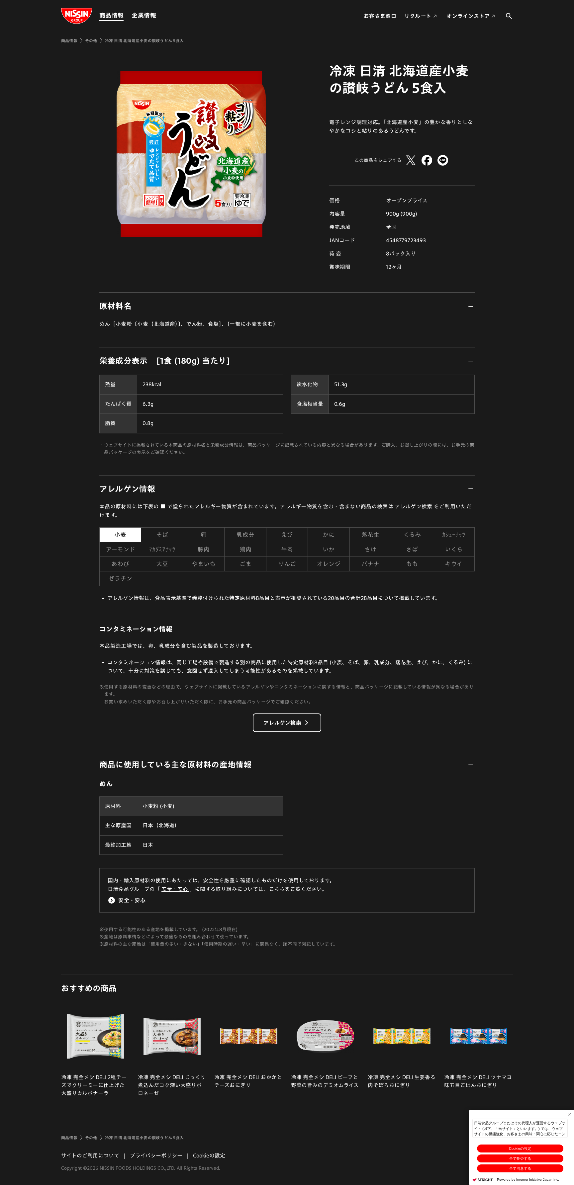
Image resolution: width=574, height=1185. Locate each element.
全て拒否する (520, 1158)
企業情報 (144, 15)
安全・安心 (175, 889)
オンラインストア (468, 16)
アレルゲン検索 (413, 506)
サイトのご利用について (90, 1155)
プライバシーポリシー (156, 1155)
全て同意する (520, 1168)
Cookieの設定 (520, 1148)
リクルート (417, 16)
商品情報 (111, 15)
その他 (91, 40)
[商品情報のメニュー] (126, 15)
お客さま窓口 (380, 16)
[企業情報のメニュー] (158, 15)
